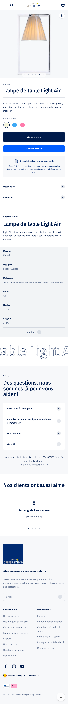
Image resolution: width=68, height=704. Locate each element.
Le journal (8, 638)
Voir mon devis (34, 148)
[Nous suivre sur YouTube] (22, 666)
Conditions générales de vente (49, 629)
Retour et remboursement (50, 621)
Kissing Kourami (34, 694)
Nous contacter (10, 644)
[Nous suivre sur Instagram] (14, 666)
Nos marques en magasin (15, 621)
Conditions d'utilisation (48, 636)
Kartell (6, 84)
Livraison (41, 615)
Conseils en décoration (14, 627)
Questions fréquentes (13, 649)
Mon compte (9, 655)
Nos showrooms (11, 615)
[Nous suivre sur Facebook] (5, 666)
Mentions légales (45, 647)
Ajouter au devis (34, 137)
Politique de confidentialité (50, 642)
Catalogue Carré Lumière (15, 632)
